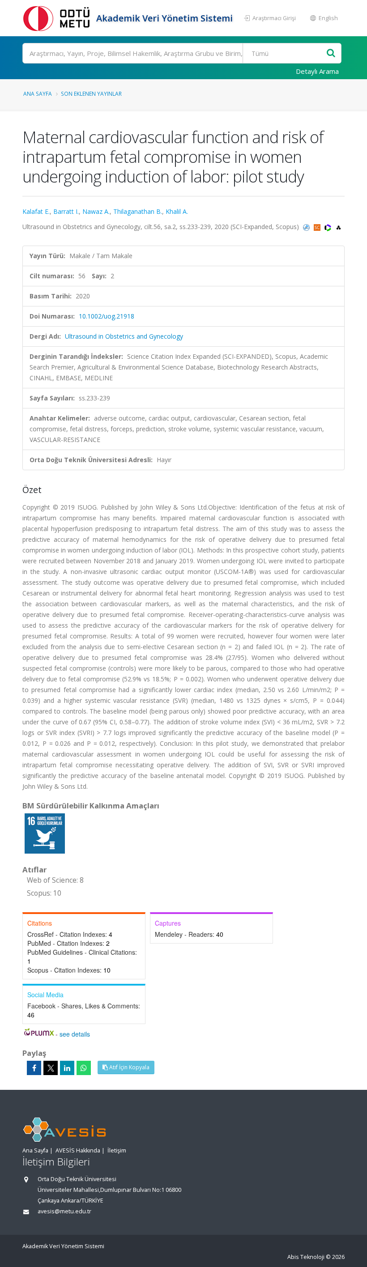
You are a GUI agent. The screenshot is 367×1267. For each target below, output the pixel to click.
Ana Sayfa (37, 93)
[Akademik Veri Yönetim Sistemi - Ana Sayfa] (58, 18)
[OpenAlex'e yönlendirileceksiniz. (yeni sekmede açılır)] (338, 226)
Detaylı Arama (317, 71)
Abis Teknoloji (305, 1257)
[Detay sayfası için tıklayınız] (44, 833)
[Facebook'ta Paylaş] (34, 1068)
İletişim (116, 1150)
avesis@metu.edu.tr (64, 1211)
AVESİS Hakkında (77, 1150)
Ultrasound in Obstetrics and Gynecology (124, 336)
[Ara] (331, 53)
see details (75, 1033)
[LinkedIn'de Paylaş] (67, 1068)
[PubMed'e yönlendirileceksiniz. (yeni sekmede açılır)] (307, 226)
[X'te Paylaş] (50, 1068)
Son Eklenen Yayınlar (91, 93)
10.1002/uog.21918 (106, 316)
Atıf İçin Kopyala (128, 1067)
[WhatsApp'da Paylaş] (84, 1068)
